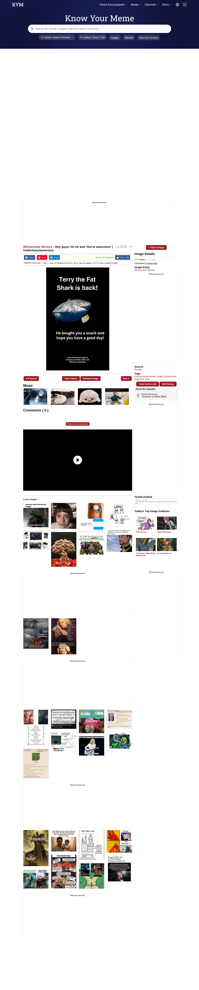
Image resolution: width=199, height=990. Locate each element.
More (165, 4)
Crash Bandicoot (164, 553)
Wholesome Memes (37, 246)
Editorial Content (148, 37)
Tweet (55, 258)
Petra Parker (141, 532)
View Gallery (71, 378)
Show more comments (77, 424)
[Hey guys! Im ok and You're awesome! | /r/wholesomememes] (77, 318)
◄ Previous (31, 378)
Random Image (90, 378)
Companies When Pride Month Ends (145, 554)
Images (115, 37)
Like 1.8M (124, 258)
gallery (70, 263)
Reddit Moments (149, 394)
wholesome (170, 376)
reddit (160, 376)
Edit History (168, 384)
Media (134, 4)
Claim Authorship (147, 384)
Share (31, 258)
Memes (129, 37)
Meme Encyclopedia (112, 4)
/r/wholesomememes (145, 376)
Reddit (137, 369)
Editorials (150, 4)
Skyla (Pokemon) (164, 532)
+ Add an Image (156, 247)
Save (43, 258)
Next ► (126, 378)
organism (139, 379)
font (147, 379)
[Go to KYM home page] (17, 5)
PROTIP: (28, 263)
